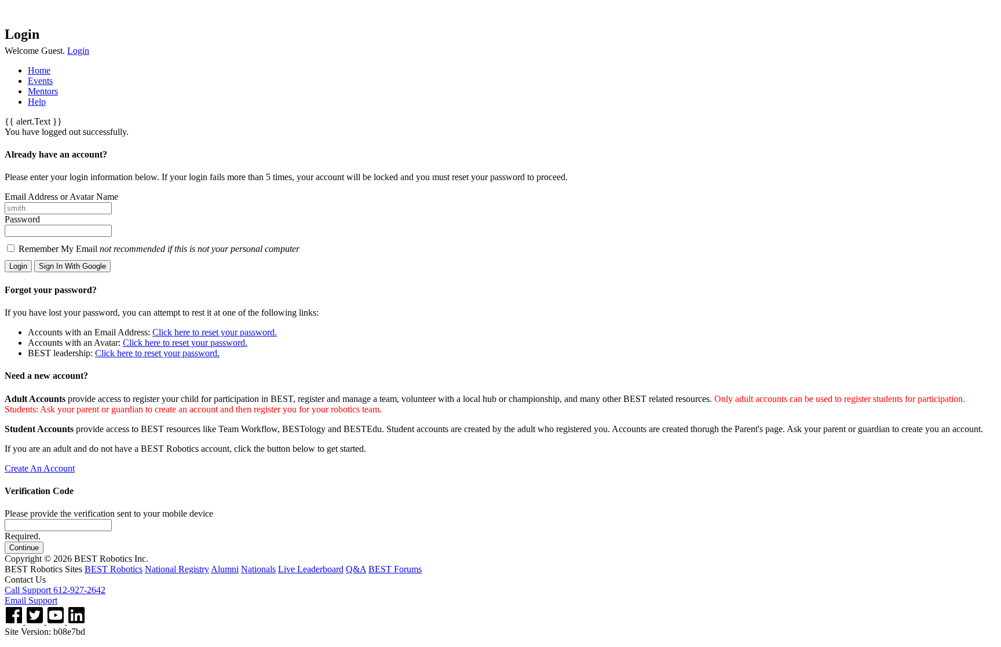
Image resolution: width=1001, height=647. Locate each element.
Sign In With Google (72, 266)
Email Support (31, 600)
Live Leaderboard (311, 569)
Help (37, 102)
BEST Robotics (114, 569)
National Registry (177, 569)
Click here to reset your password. (214, 332)
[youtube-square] (56, 621)
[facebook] (15, 621)
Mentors (43, 91)
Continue (24, 547)
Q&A (356, 569)
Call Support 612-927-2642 (55, 590)
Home (39, 70)
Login (78, 51)
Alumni (225, 569)
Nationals (258, 569)
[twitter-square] (35, 621)
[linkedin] (76, 621)
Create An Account (40, 468)
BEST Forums (395, 569)
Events (40, 81)
